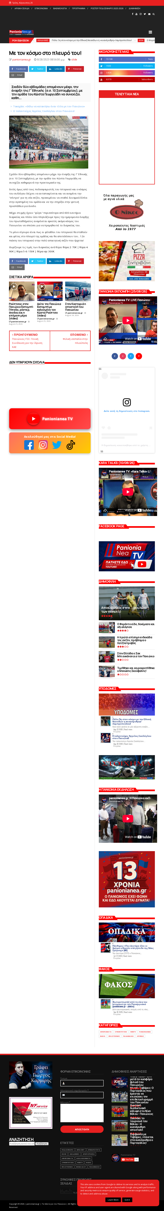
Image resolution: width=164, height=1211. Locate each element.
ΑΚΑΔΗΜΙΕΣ (74, 1154)
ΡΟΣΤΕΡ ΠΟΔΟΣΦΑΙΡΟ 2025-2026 (107, 8)
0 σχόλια (117, 731)
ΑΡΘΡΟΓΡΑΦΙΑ (89, 1154)
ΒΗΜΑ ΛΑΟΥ (81, 1167)
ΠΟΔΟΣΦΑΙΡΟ (67, 1150)
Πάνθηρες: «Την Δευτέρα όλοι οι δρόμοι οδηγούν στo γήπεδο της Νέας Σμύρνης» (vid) (133, 948)
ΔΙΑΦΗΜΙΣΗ (134, 8)
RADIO (102, 1036)
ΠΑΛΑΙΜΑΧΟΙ (128, 1036)
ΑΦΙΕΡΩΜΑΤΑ (105, 1032)
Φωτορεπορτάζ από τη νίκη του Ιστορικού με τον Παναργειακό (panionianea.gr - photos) (129, 1004)
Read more (128, 729)
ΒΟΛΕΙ (64, 1154)
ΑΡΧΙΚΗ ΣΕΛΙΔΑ (22, 8)
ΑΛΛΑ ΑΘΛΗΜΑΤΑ (83, 1158)
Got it (127, 1199)
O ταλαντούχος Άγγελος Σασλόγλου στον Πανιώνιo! (43, 111)
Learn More (113, 1199)
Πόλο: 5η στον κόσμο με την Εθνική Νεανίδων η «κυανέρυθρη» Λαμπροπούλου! (51, 40)
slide (100, 40)
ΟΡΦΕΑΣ (140, 1036)
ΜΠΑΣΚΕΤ (81, 1150)
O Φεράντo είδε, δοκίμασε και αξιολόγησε (127, 40)
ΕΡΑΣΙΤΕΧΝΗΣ (114, 1036)
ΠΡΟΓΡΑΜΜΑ (78, 8)
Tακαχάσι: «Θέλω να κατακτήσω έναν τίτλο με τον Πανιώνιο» (49, 106)
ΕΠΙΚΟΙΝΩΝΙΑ (41, 8)
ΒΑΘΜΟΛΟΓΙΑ (60, 8)
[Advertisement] (70, 18)
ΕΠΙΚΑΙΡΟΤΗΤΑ (94, 1150)
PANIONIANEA (145, 1032)
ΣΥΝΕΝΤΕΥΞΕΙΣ (121, 1032)
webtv (133, 1032)
